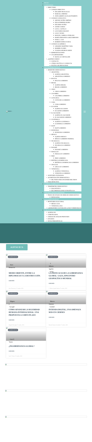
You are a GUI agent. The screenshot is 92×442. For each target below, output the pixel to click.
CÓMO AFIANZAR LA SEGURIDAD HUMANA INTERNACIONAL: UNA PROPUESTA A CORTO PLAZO (24, 312)
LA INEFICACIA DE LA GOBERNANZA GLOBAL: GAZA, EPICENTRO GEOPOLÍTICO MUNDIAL (66, 275)
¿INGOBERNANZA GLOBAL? (21, 346)
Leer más (11, 280)
